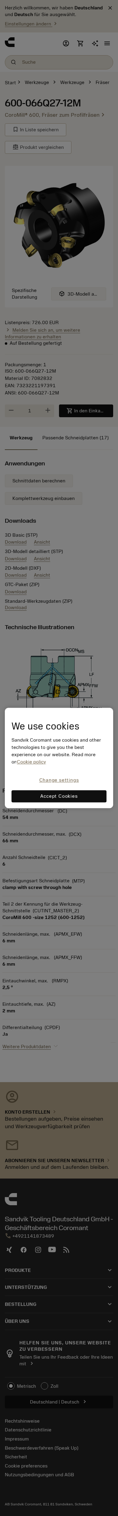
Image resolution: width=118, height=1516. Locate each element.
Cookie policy (31, 762)
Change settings (59, 780)
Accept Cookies (58, 796)
